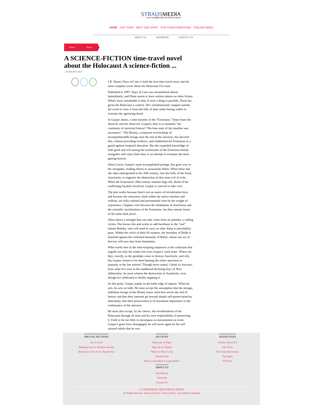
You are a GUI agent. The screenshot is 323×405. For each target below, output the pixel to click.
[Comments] (93, 82)
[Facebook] (75, 82)
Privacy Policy (169, 393)
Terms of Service (152, 393)
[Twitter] (84, 82)
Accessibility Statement (189, 393)
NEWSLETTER (231, 4)
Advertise (162, 37)
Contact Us (185, 37)
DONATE (250, 4)
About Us (140, 37)
